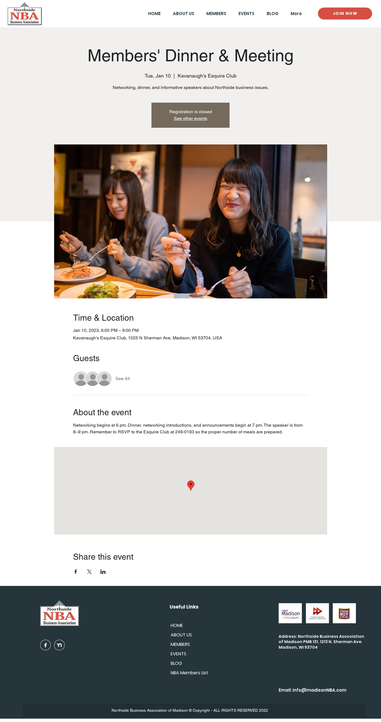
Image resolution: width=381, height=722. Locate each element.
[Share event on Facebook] (75, 571)
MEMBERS (180, 644)
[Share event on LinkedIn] (103, 571)
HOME (177, 625)
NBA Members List (189, 673)
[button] (214, 13)
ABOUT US (181, 635)
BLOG (176, 663)
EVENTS (178, 654)
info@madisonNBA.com (319, 690)
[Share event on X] (89, 571)
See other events (190, 118)
